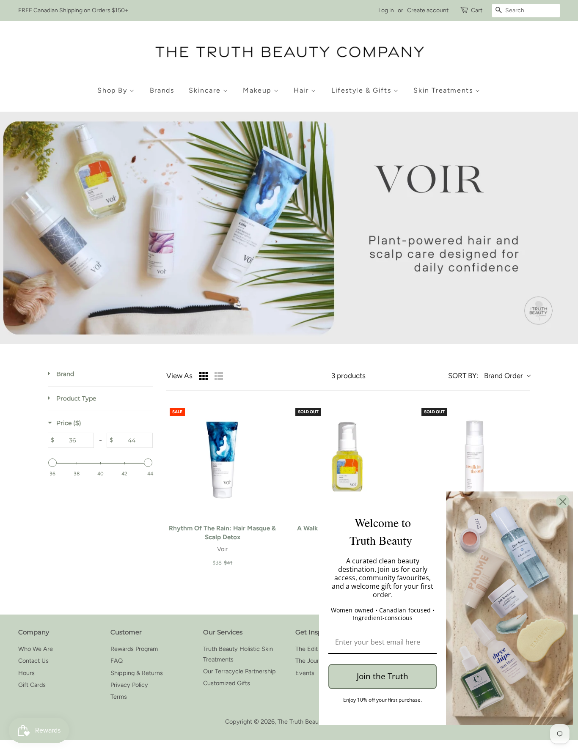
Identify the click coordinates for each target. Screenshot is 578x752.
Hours (26, 673)
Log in (386, 10)
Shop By (113, 90)
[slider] (52, 462)
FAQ (116, 660)
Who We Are (35, 649)
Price (68, 423)
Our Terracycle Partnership (239, 671)
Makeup (258, 90)
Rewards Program (134, 649)
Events (304, 673)
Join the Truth (382, 676)
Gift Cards (32, 685)
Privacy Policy (129, 685)
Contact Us (33, 660)
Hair (302, 90)
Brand (65, 374)
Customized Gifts (226, 683)
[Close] (563, 501)
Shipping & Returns (136, 673)
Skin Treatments (444, 90)
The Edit (306, 649)
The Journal (311, 660)
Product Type (76, 398)
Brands (162, 90)
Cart (476, 10)
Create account (428, 10)
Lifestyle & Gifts (362, 90)
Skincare (206, 90)
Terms (118, 696)
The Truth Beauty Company (315, 721)
